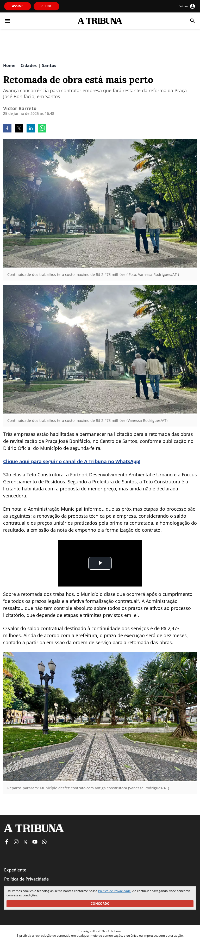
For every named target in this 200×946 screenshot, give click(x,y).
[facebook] (7, 129)
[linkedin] (31, 129)
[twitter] (19, 129)
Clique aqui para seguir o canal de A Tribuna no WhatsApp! (71, 461)
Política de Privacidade (114, 891)
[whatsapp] (42, 129)
